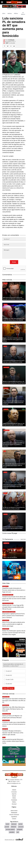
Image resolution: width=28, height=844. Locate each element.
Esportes (14, 794)
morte (7, 824)
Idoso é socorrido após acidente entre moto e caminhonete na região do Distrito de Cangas (13, 624)
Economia (14, 792)
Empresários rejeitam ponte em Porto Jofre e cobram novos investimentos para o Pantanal (13, 615)
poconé (7, 827)
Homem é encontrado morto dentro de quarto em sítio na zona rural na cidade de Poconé (14, 598)
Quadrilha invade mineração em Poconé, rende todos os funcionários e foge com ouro (13, 590)
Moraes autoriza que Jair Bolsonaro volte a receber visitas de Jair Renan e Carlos (13, 741)
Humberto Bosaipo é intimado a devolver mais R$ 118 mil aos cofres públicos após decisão (12, 732)
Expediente (14, 816)
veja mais (23, 539)
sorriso (20, 824)
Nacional (14, 804)
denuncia (13, 827)
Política (16, 13)
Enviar (14, 262)
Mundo (14, 796)
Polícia (14, 798)
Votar (5, 688)
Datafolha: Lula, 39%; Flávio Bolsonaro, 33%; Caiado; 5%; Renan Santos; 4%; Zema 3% (13, 709)
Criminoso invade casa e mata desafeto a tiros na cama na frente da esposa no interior (13, 724)
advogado (19, 829)
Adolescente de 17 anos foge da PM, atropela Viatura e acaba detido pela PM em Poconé (13, 607)
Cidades (14, 790)
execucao (13, 824)
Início (3, 13)
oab (18, 832)
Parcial (11, 688)
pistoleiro (11, 832)
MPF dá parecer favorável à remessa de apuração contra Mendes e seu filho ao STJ (14, 700)
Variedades (14, 800)
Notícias (10, 13)
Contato (14, 818)
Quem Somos (14, 810)
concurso (20, 827)
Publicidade (14, 812)
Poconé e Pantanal (14, 814)
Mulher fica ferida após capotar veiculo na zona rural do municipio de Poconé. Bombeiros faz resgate (13, 632)
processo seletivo (10, 829)
